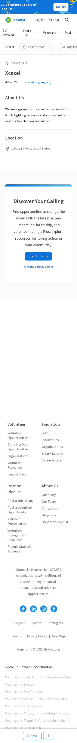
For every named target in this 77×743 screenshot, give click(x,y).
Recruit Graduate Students (19, 549)
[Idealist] (15, 20)
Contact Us (50, 508)
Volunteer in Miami (19, 720)
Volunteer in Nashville (54, 720)
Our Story (49, 494)
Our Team (49, 501)
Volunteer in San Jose (55, 677)
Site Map (58, 636)
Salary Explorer (53, 453)
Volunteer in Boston (20, 684)
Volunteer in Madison (56, 713)
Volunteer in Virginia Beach (24, 706)
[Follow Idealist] (23, 608)
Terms (17, 636)
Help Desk (49, 515)
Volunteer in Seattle (20, 677)
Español (36, 623)
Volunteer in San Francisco (24, 691)
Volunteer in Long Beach (23, 728)
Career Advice (51, 460)
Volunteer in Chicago (20, 713)
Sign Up (54, 20)
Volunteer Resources (14, 465)
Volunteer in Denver (19, 699)
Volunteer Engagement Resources (17, 535)
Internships (50, 440)
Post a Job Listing (20, 500)
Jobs (45, 433)
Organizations (18, 456)
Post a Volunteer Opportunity (19, 510)
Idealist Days (16, 474)
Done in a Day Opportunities (17, 447)
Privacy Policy (37, 636)
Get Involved (8, 33)
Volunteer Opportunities (17, 435)
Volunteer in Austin (53, 699)
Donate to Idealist (55, 522)
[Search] (67, 20)
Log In (39, 20)
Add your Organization (17, 521)
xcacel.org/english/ (38, 82)
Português (55, 623)
